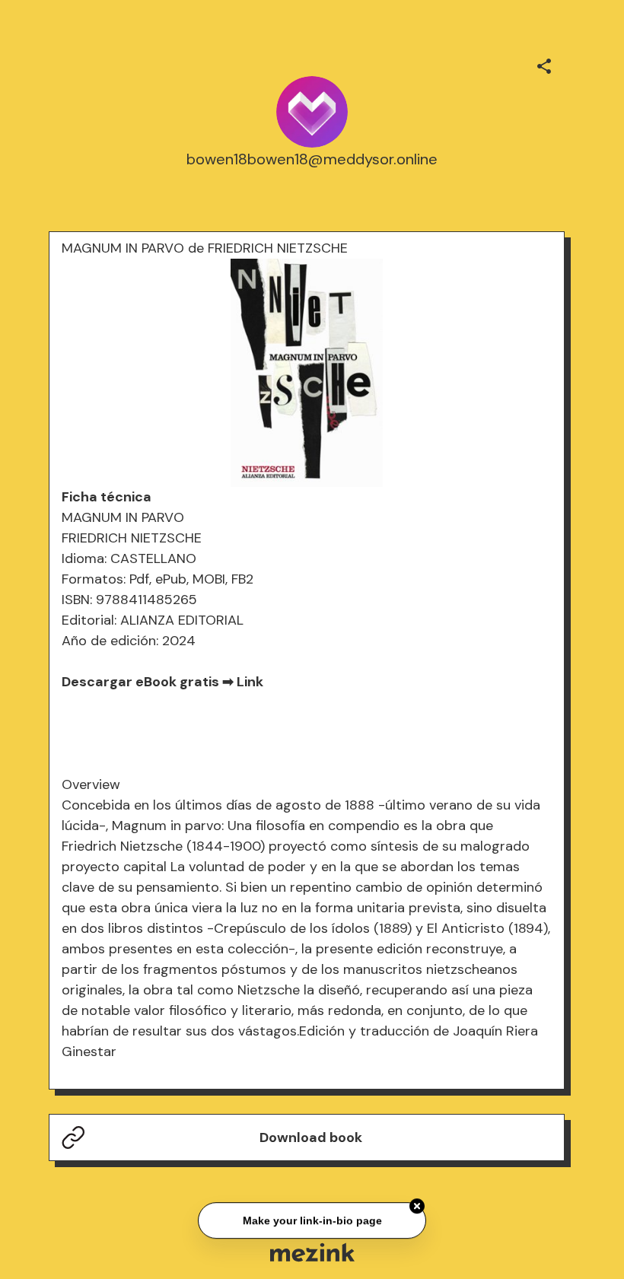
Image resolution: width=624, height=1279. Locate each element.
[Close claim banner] (417, 1205)
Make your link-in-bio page (311, 1220)
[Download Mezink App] (312, 1252)
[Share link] (544, 64)
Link (250, 682)
